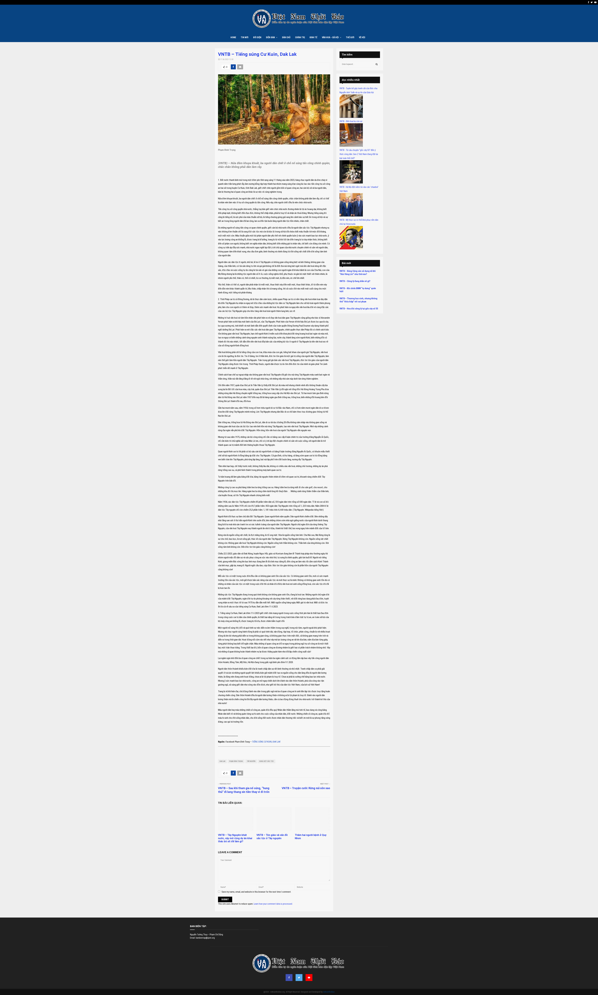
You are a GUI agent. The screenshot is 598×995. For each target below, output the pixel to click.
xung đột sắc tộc (266, 761)
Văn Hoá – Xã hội (330, 37)
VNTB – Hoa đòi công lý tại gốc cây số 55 (358, 308)
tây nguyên (251, 761)
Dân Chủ (286, 37)
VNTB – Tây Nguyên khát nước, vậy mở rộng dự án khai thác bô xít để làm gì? (235, 838)
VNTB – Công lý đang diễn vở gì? (354, 281)
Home (233, 37)
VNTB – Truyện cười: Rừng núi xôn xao (306, 788)
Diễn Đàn (270, 37)
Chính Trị (300, 37)
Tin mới (244, 37)
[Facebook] (289, 977)
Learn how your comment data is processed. (273, 904)
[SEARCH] (376, 64)
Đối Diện (257, 37)
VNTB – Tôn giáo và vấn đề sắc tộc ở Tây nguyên (272, 837)
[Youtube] (309, 977)
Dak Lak (222, 761)
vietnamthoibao (329, 992)
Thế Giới (350, 37)
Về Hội (362, 37)
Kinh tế (313, 37)
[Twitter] (299, 977)
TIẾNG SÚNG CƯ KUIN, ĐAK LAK (266, 741)
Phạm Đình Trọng (236, 761)
